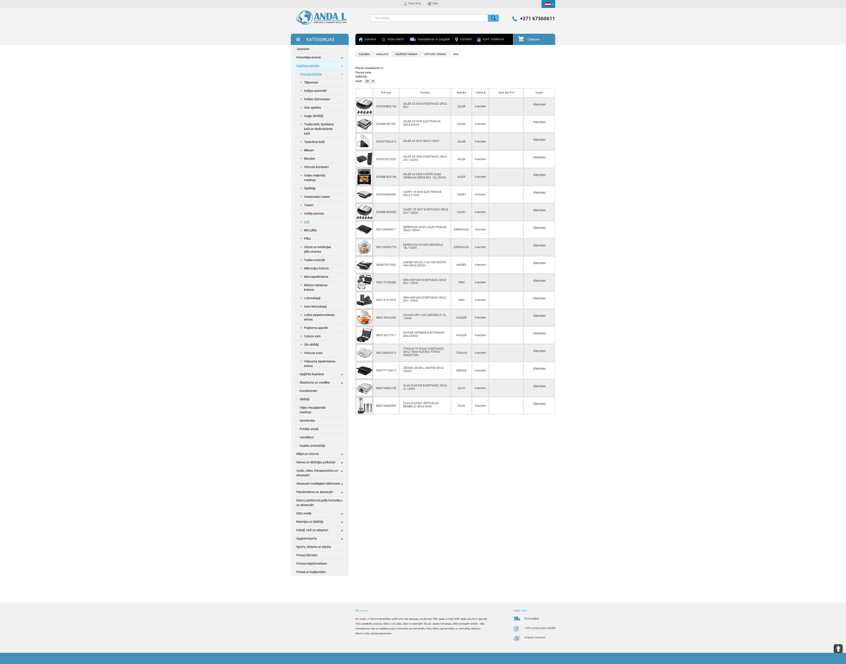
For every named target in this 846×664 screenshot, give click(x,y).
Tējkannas (311, 82)
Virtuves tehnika (311, 74)
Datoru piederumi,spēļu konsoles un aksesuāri (318, 503)
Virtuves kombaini (316, 167)
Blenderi (309, 158)
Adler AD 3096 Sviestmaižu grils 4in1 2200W (425, 158)
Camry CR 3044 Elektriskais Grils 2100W (422, 193)
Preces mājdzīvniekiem (311, 563)
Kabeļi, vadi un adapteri (312, 530)
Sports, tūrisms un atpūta (313, 547)
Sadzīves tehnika (307, 65)
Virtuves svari (313, 353)
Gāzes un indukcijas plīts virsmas (317, 249)
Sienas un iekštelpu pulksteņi (315, 462)
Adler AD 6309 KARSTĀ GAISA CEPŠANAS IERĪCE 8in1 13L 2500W (424, 176)
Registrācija (414, 3)
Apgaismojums (306, 538)
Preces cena (363, 72)
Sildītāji (304, 399)
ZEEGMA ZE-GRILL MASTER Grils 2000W (423, 369)
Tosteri (308, 205)
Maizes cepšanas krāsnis (316, 287)
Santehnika (307, 420)
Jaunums (302, 49)
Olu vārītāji (311, 344)
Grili (306, 222)
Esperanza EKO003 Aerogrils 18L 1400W (423, 246)
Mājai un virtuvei (307, 454)
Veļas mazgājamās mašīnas (313, 410)
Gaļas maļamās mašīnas (314, 178)
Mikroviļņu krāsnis (316, 268)
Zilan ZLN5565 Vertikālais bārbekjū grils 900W (421, 405)
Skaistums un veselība (315, 382)
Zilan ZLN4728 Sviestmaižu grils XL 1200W (425, 387)
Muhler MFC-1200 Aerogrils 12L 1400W (424, 316)
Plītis (307, 238)
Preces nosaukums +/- (369, 68)
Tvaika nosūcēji (314, 260)
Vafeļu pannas (314, 213)
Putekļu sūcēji (309, 429)
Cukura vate (312, 336)
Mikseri (309, 150)
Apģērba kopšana (312, 374)
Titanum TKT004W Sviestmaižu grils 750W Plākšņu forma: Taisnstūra (423, 352)
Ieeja (435, 3)
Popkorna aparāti (316, 328)
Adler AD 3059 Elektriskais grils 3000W (421, 123)
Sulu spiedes (312, 107)
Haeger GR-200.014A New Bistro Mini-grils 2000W (424, 264)
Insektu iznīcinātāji (312, 445)
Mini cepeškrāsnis (316, 276)
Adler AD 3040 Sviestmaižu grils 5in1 (425, 105)
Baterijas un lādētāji (309, 521)
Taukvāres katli (314, 142)
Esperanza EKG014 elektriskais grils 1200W (425, 229)
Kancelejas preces (308, 57)
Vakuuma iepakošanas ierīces (319, 364)
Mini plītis (310, 230)
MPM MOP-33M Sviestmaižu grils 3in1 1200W (424, 281)
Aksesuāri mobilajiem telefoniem (318, 483)
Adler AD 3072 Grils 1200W (421, 141)
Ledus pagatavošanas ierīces (319, 317)
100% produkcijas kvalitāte (540, 628)
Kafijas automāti (315, 91)
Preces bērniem (306, 555)
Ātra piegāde (531, 618)
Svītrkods (361, 76)
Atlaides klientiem (534, 637)
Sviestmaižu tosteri (317, 196)
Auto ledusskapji (315, 306)
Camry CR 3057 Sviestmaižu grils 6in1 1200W (425, 211)
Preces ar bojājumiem (311, 572)
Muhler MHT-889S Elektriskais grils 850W (423, 334)
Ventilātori (307, 437)
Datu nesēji (303, 513)
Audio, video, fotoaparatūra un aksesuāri (317, 473)
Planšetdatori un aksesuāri (314, 492)
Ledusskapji (312, 298)
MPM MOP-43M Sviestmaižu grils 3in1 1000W (424, 299)
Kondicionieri (308, 391)
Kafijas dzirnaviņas (317, 99)
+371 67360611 (537, 18)
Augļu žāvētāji (313, 116)
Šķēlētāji (309, 188)
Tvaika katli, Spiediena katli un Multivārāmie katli (319, 128)
